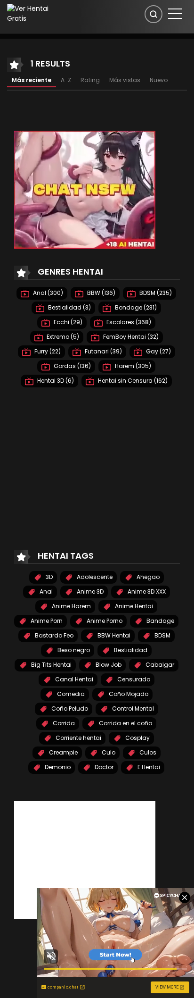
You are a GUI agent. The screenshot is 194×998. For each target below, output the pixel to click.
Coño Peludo (69, 708)
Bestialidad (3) (69, 307)
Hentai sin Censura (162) (132, 381)
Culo (107, 752)
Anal (45, 591)
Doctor (103, 767)
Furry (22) (47, 351)
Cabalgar (159, 665)
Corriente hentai (77, 738)
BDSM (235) (155, 293)
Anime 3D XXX (146, 591)
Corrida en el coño (124, 723)
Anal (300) (47, 293)
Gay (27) (158, 351)
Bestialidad (130, 650)
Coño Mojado (127, 694)
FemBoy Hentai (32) (130, 337)
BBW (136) (100, 293)
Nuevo (159, 80)
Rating (90, 80)
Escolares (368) (128, 322)
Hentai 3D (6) (55, 381)
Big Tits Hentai (51, 665)
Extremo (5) (62, 337)
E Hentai (148, 767)
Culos (147, 752)
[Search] (153, 14)
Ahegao (147, 577)
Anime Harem (70, 606)
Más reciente (31, 80)
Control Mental (132, 708)
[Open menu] (175, 13)
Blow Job (107, 665)
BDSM (161, 635)
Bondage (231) (135, 307)
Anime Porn (46, 621)
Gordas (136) (71, 366)
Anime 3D (89, 591)
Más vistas (124, 80)
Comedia (70, 694)
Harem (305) (132, 366)
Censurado (133, 679)
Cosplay (137, 738)
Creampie (63, 752)
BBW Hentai (113, 635)
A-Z (66, 80)
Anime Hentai (133, 606)
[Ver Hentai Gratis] (34, 13)
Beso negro (73, 650)
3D (48, 577)
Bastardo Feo (53, 635)
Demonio (57, 767)
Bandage (159, 621)
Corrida (63, 723)
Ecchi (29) (67, 322)
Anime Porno (103, 621)
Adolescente (94, 577)
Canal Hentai (73, 679)
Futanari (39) (102, 351)
